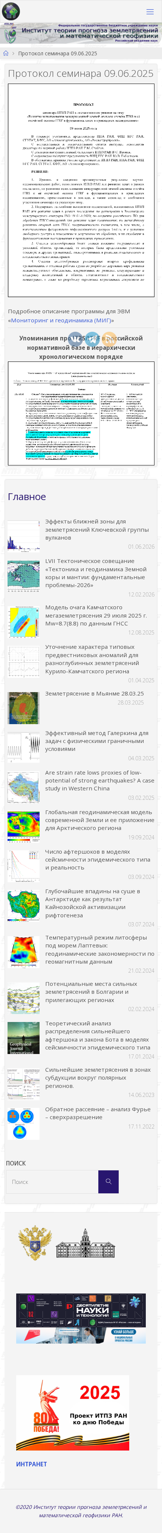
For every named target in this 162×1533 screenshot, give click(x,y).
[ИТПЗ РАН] (11, 11)
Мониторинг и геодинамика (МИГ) (61, 320)
